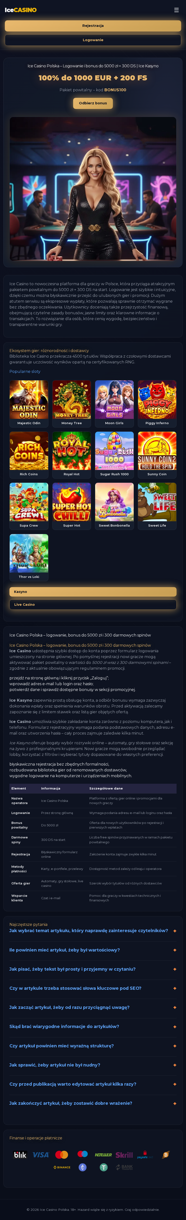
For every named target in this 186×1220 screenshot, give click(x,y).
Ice (21, 10)
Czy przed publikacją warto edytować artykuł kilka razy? (72, 1084)
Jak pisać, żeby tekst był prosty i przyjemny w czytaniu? (72, 969)
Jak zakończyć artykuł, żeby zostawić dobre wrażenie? (70, 1103)
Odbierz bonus (93, 103)
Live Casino (24, 604)
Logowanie (93, 40)
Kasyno (20, 592)
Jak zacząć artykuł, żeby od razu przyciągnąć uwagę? (69, 1007)
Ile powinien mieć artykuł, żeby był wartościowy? (64, 949)
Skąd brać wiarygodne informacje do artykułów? (64, 1026)
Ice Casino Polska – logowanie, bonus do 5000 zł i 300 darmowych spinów (80, 635)
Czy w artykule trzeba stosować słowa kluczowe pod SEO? (75, 988)
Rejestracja (93, 25)
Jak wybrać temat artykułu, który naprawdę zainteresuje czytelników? (88, 930)
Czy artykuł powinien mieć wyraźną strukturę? (61, 1045)
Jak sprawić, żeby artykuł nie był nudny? (54, 1064)
